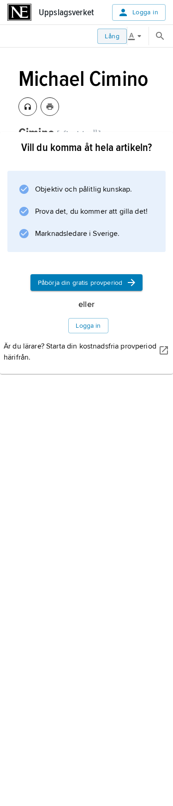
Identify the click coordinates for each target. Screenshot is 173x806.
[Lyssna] (27, 106)
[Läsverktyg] (138, 36)
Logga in (145, 12)
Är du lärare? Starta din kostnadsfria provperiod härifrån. (80, 352)
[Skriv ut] (50, 106)
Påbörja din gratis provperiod (80, 283)
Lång (112, 36)
